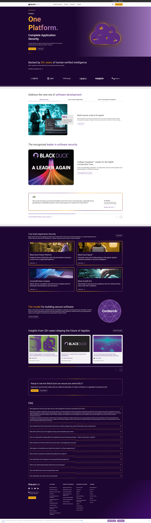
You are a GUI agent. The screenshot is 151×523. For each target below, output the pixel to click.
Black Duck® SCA (85, 281)
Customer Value (79, 487)
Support (115, 1)
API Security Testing (53, 489)
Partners (91, 493)
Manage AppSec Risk (54, 503)
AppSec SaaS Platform (67, 487)
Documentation (79, 505)
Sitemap (91, 502)
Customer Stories (93, 496)
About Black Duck (93, 487)
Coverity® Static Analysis (40, 281)
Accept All (121, 520)
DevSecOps (52, 493)
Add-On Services (79, 510)
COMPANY (92, 484)
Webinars (78, 491)
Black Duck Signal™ (85, 255)
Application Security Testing (55, 491)
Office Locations (93, 500)
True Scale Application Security (66, 411)
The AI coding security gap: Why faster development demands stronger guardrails (106, 354)
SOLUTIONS (52, 484)
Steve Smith (98, 358)
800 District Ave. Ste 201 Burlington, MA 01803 (34, 493)
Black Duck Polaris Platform (41, 255)
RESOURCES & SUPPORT (81, 484)
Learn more (40, 48)
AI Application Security (67, 489)
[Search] (113, 4)
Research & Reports (80, 496)
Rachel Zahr (34, 358)
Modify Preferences (111, 520)
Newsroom (92, 489)
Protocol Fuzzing (66, 501)
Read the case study (108, 207)
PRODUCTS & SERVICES (68, 484)
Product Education (79, 508)
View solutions (43, 390)
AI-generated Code (53, 487)
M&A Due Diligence (53, 510)
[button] (121, 217)
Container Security (53, 505)
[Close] (149, 521)
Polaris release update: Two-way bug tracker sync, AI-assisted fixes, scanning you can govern (43, 354)
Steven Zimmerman (68, 358)
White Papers (79, 498)
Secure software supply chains (75, 99)
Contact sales (119, 4)
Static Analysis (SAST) (67, 491)
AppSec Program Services (68, 503)
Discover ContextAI (33, 316)
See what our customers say (34, 68)
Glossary (91, 498)
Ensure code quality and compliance (107, 99)
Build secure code (44, 99)
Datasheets (78, 489)
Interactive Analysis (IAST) (68, 497)
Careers (91, 491)
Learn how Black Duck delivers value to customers (39, 216)
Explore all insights (118, 330)
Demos (77, 493)
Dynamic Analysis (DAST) (68, 499)
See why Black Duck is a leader (85, 173)
